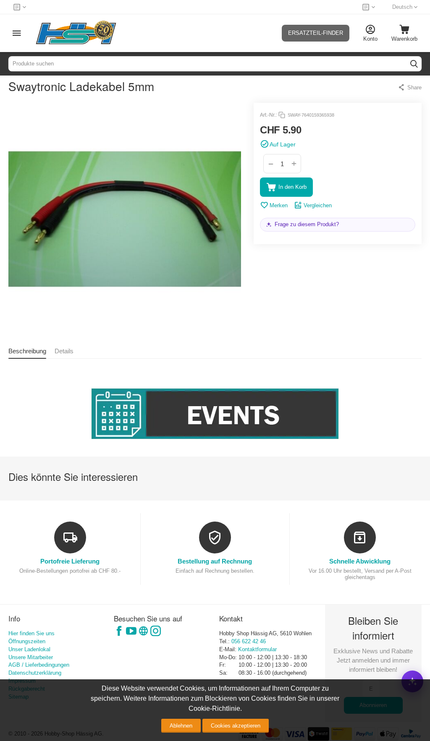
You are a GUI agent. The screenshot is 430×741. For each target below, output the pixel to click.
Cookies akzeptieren (235, 726)
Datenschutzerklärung (34, 673)
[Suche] (414, 63)
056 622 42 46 (248, 641)
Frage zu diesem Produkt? (307, 224)
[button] (410, 87)
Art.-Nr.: (268, 115)
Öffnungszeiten (26, 641)
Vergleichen (318, 205)
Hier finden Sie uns (31, 633)
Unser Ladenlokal (29, 649)
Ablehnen (181, 726)
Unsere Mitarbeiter (30, 657)
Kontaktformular (257, 649)
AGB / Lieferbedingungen (38, 665)
